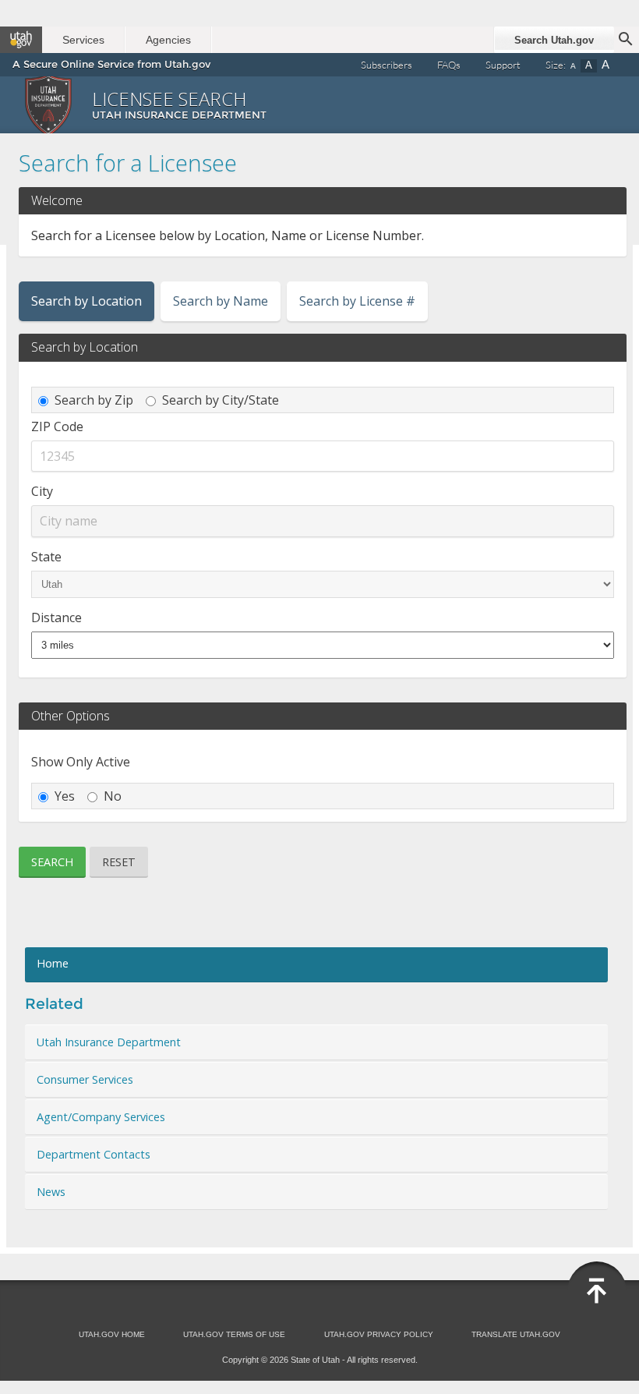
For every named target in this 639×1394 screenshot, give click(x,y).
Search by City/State (220, 400)
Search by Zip (94, 400)
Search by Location (86, 301)
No (113, 796)
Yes (65, 796)
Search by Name (220, 301)
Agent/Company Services (101, 1116)
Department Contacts (93, 1154)
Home (53, 963)
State (46, 556)
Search (52, 861)
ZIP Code (57, 426)
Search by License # (357, 301)
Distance (56, 617)
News (51, 1191)
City (42, 491)
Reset (119, 861)
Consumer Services (85, 1079)
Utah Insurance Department (109, 1042)
